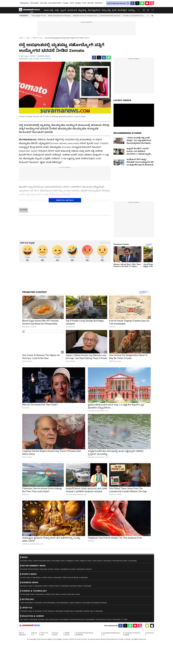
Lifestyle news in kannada (30, 611)
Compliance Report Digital (132, 634)
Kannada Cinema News (29, 569)
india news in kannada (102, 561)
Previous (148, 15)
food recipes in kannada (53, 611)
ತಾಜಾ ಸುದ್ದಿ (48, 10)
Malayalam (24, 3)
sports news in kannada (30, 577)
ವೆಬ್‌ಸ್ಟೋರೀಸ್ (94, 10)
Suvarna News (44, 56)
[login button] (144, 10)
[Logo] (30, 10)
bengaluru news (72, 561)
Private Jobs (43, 619)
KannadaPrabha (54, 3)
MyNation (99, 3)
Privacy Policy (55, 634)
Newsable (34, 3)
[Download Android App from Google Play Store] (147, 626)
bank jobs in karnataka (59, 619)
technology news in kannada (31, 594)
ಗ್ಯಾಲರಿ (63, 10)
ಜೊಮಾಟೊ (23, 210)
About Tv (34, 634)
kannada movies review (49, 569)
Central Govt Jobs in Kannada (108, 619)
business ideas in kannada (80, 586)
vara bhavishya (62, 603)
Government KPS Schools (110, 16)
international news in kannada (124, 561)
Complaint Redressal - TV (111, 634)
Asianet (29, 625)
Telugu (65, 3)
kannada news (26, 561)
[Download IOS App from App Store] (152, 626)
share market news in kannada (55, 586)
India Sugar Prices (38, 16)
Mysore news (86, 561)
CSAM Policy (67, 634)
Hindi (84, 3)
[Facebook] (132, 3)
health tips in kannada (73, 611)
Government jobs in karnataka (82, 619)
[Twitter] (137, 3)
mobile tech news (52, 594)
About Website (22, 634)
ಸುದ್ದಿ (57, 10)
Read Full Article (65, 200)
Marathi (90, 3)
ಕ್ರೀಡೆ (114, 10)
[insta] (152, 3)
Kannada (43, 3)
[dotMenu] (138, 10)
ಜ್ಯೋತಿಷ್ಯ (82, 10)
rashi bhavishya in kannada (31, 603)
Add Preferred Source (116, 3)
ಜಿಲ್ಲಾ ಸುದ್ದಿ (106, 10)
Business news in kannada (31, 586)
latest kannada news (41, 561)
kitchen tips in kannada (93, 611)
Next (152, 15)
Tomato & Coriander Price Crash (136, 16)
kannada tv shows (84, 569)
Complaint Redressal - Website (85, 634)
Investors (150, 633)
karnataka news (58, 561)
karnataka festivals (99, 603)
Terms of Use (44, 634)
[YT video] (147, 3)
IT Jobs (124, 619)
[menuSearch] (153, 10)
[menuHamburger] (148, 10)
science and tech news (70, 594)
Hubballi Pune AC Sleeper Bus (85, 16)
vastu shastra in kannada (80, 603)
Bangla (78, 3)
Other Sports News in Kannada (74, 577)
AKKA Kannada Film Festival (59, 16)
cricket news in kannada (51, 577)
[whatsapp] (142, 3)
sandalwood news (68, 569)
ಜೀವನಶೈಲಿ (122, 10)
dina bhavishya (49, 603)
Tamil (71, 3)
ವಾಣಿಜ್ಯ (131, 10)
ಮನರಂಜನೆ (72, 10)
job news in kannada (28, 619)
